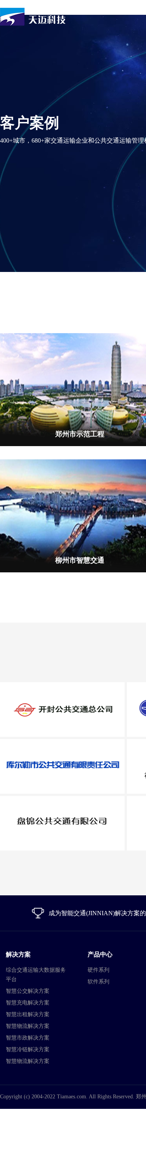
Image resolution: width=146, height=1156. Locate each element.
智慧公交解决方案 (27, 991)
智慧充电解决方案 (27, 1003)
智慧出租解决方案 (27, 1014)
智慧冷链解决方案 (27, 1049)
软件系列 (98, 982)
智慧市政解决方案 (27, 1038)
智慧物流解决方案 (27, 1026)
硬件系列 (98, 970)
